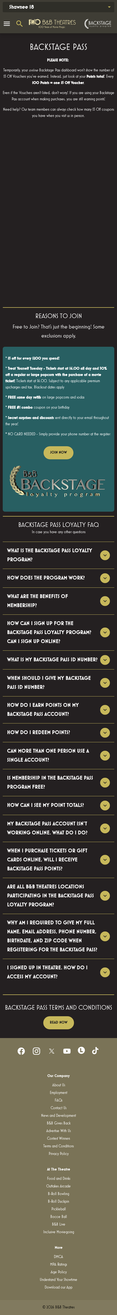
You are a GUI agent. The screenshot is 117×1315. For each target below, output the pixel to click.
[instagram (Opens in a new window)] (36, 1051)
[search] (19, 23)
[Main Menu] (7, 24)
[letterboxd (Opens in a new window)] (81, 1050)
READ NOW (58, 1022)
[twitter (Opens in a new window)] (51, 1051)
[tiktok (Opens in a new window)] (95, 1051)
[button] (58, 483)
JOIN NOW (58, 452)
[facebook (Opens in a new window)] (21, 1051)
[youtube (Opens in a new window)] (67, 1051)
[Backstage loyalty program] (97, 24)
